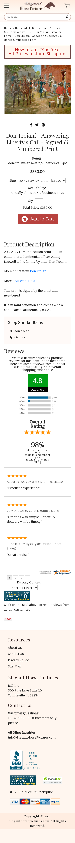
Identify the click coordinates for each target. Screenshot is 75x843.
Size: (12, 181)
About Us (15, 648)
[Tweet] (37, 124)
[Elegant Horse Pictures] (37, 6)
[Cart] (67, 6)
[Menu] (8, 6)
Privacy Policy (18, 660)
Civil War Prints (24, 281)
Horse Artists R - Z (20, 32)
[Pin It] (43, 124)
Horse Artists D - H (26, 28)
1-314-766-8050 (20, 718)
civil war (20, 337)
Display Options (29, 582)
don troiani (22, 331)
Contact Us (16, 654)
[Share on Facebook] (31, 124)
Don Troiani (38, 271)
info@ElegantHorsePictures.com (32, 737)
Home (8, 28)
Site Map (14, 666)
